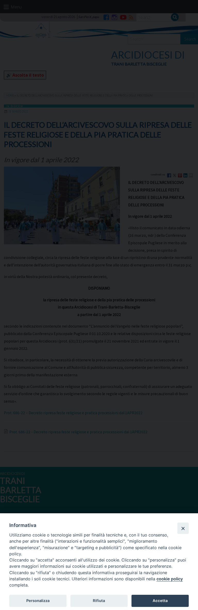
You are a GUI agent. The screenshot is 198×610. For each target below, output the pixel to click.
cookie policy (169, 578)
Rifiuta (99, 600)
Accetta (160, 600)
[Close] (183, 528)
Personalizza (38, 600)
